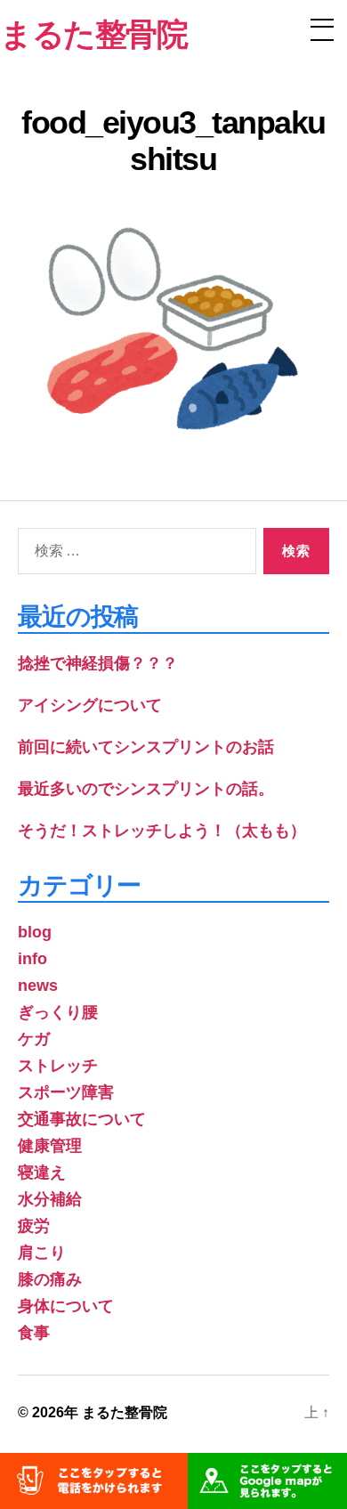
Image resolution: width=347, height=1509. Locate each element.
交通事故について (82, 1119)
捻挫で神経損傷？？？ (98, 663)
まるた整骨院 (124, 1412)
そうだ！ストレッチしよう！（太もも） (162, 831)
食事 (34, 1333)
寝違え (42, 1172)
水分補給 (50, 1199)
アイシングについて (90, 705)
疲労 (34, 1226)
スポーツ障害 (66, 1092)
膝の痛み (50, 1279)
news (38, 985)
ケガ (34, 1039)
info (32, 959)
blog (35, 932)
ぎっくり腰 (58, 1012)
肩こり (42, 1253)
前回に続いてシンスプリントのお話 (146, 747)
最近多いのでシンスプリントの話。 (146, 789)
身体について (66, 1306)
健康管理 (50, 1146)
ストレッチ (58, 1066)
